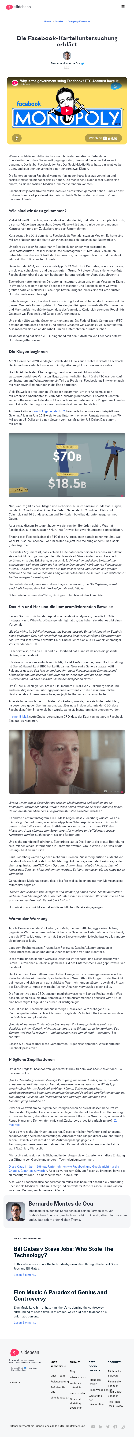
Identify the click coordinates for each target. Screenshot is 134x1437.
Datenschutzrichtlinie (21, 1426)
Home (47, 21)
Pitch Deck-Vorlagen (115, 1394)
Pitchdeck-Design (95, 1382)
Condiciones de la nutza (50, 1426)
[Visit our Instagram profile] (122, 1428)
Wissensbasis (78, 1377)
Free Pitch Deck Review (115, 1404)
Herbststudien (78, 1393)
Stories (59, 21)
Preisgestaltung (59, 1382)
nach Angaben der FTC (49, 411)
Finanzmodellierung (101, 1390)
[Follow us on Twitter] (107, 1428)
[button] (123, 6)
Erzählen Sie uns (57, 1389)
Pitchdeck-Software (114, 1373)
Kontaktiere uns (75, 1426)
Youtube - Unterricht (76, 1385)
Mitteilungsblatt (59, 1398)
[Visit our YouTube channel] (93, 1428)
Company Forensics (79, 21)
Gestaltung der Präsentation (96, 1400)
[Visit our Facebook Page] (115, 1428)
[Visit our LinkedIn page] (100, 1428)
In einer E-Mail (18, 716)
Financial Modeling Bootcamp (76, 1403)
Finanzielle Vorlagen (114, 1384)
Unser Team (57, 1376)
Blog (72, 1371)
